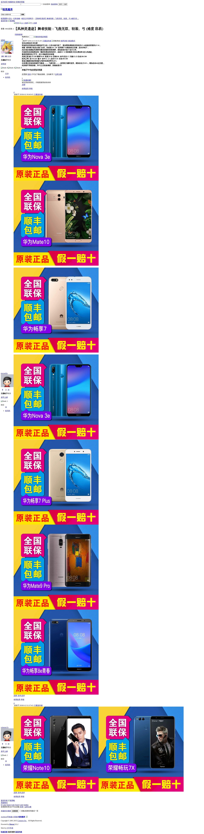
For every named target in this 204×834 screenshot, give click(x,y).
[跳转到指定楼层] (40, 37)
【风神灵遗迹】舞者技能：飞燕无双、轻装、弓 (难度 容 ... (57, 18)
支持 (19, 696)
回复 (23, 85)
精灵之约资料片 (27, 18)
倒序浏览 (64, 41)
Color (4, 805)
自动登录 (46, 4)
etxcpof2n (4, 373)
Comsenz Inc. (22, 821)
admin (3, 40)
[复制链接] (19, 34)
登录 (29, 74)
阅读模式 (71, 41)
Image (9, 805)
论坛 (10, 18)
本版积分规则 (6, 811)
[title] (27, 817)
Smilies (25, 805)
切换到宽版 (20, 2)
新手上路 (4, 397)
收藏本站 (11, 2)
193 (2, 56)
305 (6, 56)
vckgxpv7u (4, 727)
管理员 (3, 64)
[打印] (16, 23)
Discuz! (12, 824)
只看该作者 (47, 41)
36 (8, 390)
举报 (31, 88)
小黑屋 (15, 817)
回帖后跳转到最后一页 (29, 811)
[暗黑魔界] (7, 9)
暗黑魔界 (4, 18)
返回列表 (4, 21)
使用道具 (25, 88)
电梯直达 (25, 37)
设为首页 (4, 2)
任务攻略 (16, 18)
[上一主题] (23, 23)
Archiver (4, 817)
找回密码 (54, 4)
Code (21, 805)
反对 (23, 696)
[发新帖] (11, 21)
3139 (9, 56)
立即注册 (58, 74)
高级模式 (4, 803)
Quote (17, 805)
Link (12, 805)
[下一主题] (32, 23)
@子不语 (9, 828)
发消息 (7, 77)
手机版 (9, 817)
